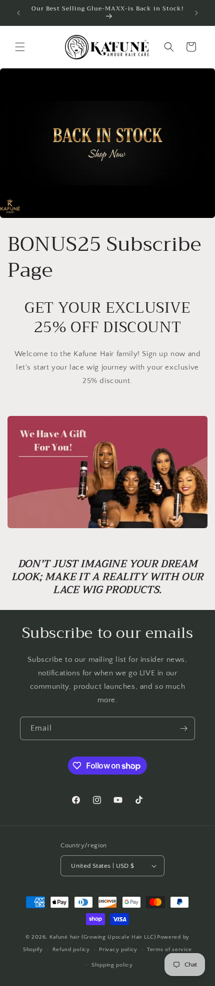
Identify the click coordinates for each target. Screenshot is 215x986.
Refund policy (71, 950)
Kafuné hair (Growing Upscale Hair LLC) (103, 937)
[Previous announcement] (19, 13)
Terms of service (169, 950)
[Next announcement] (197, 13)
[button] (20, 47)
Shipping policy (112, 965)
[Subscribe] (183, 728)
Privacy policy (118, 950)
